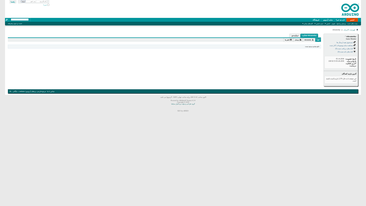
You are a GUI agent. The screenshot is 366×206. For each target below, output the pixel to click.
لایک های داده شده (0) (345, 52)
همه (318, 40)
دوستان (297, 40)
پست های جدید (352, 23)
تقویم (333, 23)
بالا (10, 91)
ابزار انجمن (319, 23)
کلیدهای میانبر (308, 23)
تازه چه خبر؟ (340, 20)
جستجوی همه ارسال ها (345, 42)
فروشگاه (316, 20)
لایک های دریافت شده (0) (344, 49)
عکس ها (287, 40)
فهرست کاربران (349, 30)
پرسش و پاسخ (341, 23)
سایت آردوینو (328, 20)
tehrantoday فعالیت (309, 35)
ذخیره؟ (45, 5)
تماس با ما (50, 91)
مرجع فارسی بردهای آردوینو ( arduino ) (32, 91)
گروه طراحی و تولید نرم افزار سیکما (183, 104)
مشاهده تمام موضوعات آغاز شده (341, 45)
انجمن (352, 20)
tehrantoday (307, 40)
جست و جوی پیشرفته (15, 23)
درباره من (295, 35)
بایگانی (15, 91)
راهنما (13, 2)
